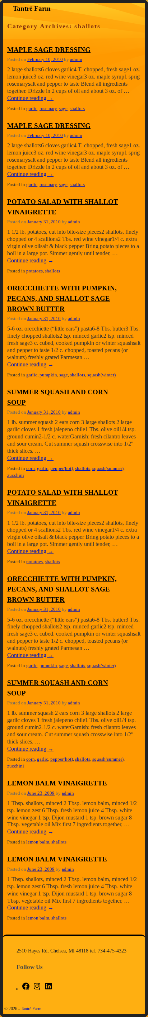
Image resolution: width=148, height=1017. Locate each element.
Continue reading (30, 98)
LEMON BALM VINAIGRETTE (57, 783)
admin (76, 59)
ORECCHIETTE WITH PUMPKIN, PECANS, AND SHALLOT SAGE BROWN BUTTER (62, 298)
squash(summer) (108, 468)
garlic (31, 108)
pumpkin (48, 374)
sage (63, 108)
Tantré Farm (32, 8)
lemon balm (37, 842)
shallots (77, 108)
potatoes (34, 271)
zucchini (15, 475)
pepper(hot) (61, 468)
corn (30, 468)
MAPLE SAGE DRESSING (49, 49)
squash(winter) (101, 374)
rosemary (48, 108)
